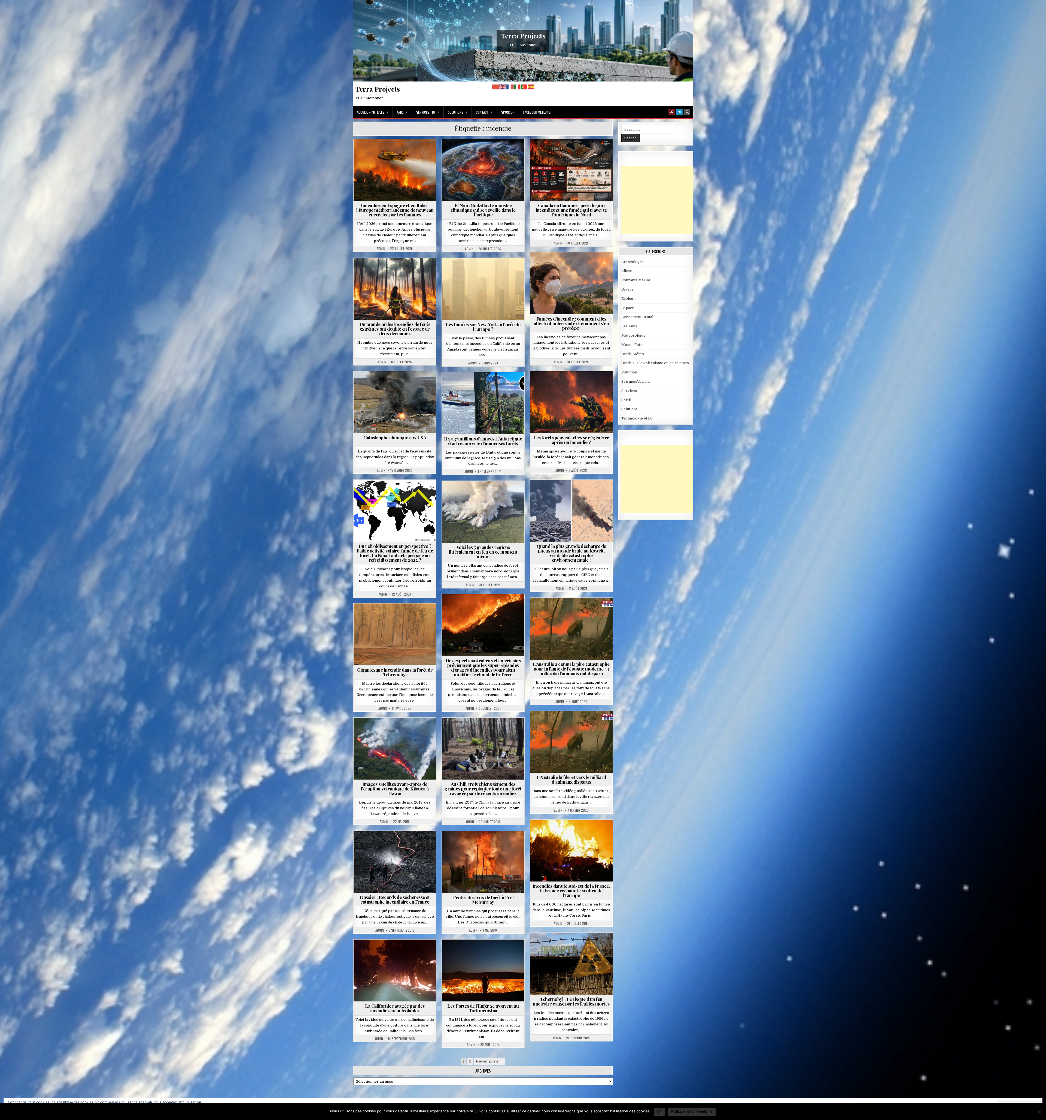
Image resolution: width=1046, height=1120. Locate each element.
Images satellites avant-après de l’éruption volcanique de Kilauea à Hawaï (395, 788)
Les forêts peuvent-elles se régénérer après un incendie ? (571, 439)
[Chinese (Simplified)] (495, 87)
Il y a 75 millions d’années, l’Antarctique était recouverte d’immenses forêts (483, 441)
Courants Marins (494, 152)
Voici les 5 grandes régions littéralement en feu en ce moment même (483, 551)
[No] (1039, 1112)
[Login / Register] (679, 112)
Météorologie (416, 844)
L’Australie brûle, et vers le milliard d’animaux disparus (571, 779)
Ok (659, 1111)
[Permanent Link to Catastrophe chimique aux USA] (395, 402)
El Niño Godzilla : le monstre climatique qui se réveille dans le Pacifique (483, 210)
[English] (502, 87)
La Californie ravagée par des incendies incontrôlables (395, 1008)
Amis (400, 112)
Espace (627, 308)
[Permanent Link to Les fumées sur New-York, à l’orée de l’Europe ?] (483, 289)
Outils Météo (632, 354)
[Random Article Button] (671, 112)
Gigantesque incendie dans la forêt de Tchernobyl (395, 672)
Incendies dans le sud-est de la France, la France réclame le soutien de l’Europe (571, 890)
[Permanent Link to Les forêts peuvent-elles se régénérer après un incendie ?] (571, 402)
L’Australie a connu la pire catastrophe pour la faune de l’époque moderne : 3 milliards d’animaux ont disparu (571, 668)
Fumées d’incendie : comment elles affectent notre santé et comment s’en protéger (571, 323)
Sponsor (508, 112)
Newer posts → (489, 1061)
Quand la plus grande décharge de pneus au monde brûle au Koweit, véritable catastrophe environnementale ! (571, 553)
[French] (509, 87)
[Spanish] (531, 87)
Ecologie (629, 299)
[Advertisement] (662, 200)
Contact (482, 112)
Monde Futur (397, 271)
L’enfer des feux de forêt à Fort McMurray (483, 899)
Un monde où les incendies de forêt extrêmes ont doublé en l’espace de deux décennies (395, 328)
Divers (627, 289)
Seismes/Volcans (397, 731)
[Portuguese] (524, 87)
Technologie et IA (636, 418)
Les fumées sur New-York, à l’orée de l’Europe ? (483, 326)
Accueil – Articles (370, 112)
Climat (466, 152)
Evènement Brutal (397, 152)
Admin (381, 248)
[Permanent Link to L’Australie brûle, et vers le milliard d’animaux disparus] (571, 742)
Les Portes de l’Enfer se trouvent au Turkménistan (483, 1008)
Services (629, 391)
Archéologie (485, 385)
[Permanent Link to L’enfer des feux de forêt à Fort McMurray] (483, 862)
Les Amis (629, 326)
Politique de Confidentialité (691, 1111)
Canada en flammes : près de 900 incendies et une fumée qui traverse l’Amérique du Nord (571, 210)
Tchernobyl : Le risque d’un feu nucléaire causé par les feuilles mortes (571, 1001)
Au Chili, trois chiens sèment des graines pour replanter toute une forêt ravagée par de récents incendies (483, 788)
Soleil (626, 400)
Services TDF (425, 112)
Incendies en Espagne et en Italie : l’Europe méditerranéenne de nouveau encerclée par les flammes (395, 210)
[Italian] (517, 87)
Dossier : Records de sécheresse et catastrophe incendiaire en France (395, 899)
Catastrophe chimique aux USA (394, 437)
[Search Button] (687, 112)
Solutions (455, 112)
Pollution (561, 265)
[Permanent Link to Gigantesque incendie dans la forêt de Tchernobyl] (395, 634)
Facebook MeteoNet (537, 112)
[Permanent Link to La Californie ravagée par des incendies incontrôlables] (395, 970)
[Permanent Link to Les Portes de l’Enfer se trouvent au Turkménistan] (483, 970)
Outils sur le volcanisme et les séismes (655, 363)
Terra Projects (523, 35)
